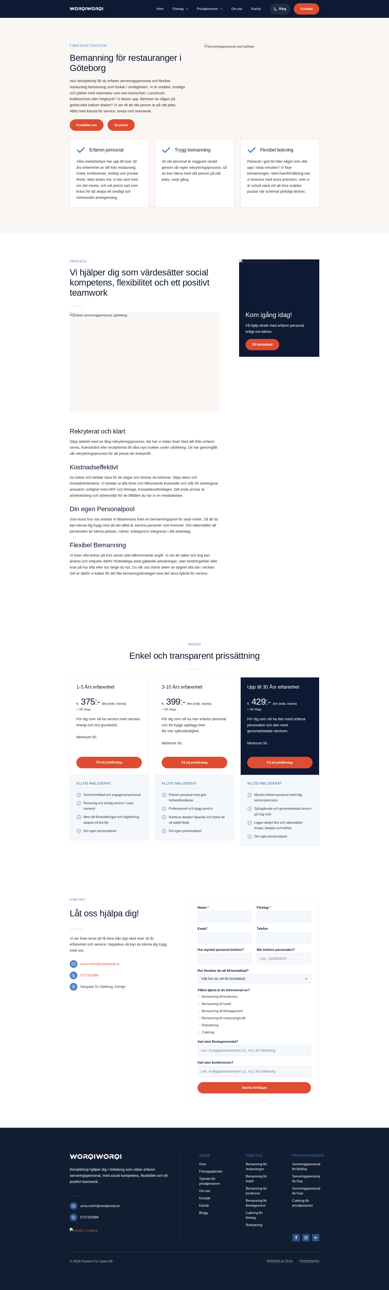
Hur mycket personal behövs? (221, 949)
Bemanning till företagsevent (222, 1011)
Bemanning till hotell (216, 1004)
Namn (203, 907)
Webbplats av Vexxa (280, 1260)
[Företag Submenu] (187, 9)
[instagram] (306, 1237)
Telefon (262, 928)
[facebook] (296, 1237)
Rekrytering (210, 1025)
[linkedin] (315, 1237)
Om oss (236, 9)
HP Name (193, 901)
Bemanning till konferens (219, 996)
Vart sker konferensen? (215, 1062)
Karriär (256, 9)
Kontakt (204, 1198)
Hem (160, 9)
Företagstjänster (210, 1171)
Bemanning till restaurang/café (224, 1018)
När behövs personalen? (276, 949)
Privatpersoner (207, 9)
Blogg (203, 1213)
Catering (208, 1032)
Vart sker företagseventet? (218, 1041)
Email (203, 928)
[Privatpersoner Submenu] (222, 9)
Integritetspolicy (309, 1260)
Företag (178, 9)
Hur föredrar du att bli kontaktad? (223, 970)
